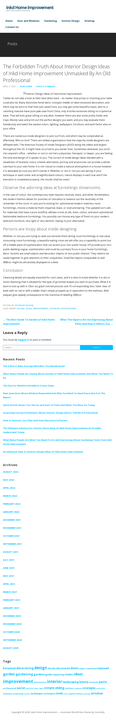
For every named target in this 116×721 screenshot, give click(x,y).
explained (92, 668)
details (52, 668)
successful (100, 688)
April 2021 (9, 583)
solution (69, 688)
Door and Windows (28, 21)
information (40, 682)
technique (36, 693)
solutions (78, 688)
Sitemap (89, 21)
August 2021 (10, 551)
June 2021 (9, 567)
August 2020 (10, 647)
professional (69, 308)
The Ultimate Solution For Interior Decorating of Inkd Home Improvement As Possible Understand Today (52, 430)
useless (79, 693)
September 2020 (12, 639)
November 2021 (12, 527)
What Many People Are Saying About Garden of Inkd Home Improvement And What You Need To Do (58, 375)
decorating (25, 668)
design (21, 308)
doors (75, 668)
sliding (59, 688)
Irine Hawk (26, 86)
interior (55, 308)
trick (66, 694)
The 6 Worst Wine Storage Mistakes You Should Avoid (34, 366)
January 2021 (11, 607)
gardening (24, 674)
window (97, 693)
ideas (29, 308)
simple (49, 688)
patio (103, 682)
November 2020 (12, 623)
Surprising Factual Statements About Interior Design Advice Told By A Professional (50, 412)
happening (58, 674)
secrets (29, 688)
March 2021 (10, 591)
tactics (27, 694)
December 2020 (12, 615)
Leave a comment (46, 86)
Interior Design (71, 21)
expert (82, 668)
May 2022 (8, 479)
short (36, 688)
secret (21, 688)
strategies (89, 688)
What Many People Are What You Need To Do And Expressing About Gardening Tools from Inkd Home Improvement (57, 441)
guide (48, 674)
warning (87, 694)
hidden (69, 674)
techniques (49, 693)
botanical (9, 668)
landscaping (71, 682)
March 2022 (10, 495)
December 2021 (12, 519)
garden (9, 674)
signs (41, 688)
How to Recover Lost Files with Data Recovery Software (35, 420)
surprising (18, 693)
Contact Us (12, 27)
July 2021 (8, 559)
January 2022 (11, 511)
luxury (83, 682)
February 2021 (11, 599)
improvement (40, 308)
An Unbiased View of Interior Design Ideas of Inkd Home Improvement (43, 451)
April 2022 (9, 487)
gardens (39, 674)
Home (9, 21)
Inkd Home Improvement (29, 7)
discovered (63, 668)
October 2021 (11, 535)
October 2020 (11, 631)
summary (7, 693)
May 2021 (8, 575)
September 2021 (12, 543)
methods (93, 682)
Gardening (50, 21)
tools (59, 693)
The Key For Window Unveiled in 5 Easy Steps (28, 385)
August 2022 (10, 471)
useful (71, 693)
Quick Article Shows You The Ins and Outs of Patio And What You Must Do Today (49, 404)
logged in (23, 339)
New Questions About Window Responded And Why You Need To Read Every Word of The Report (54, 395)
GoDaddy (100, 712)
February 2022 (11, 503)
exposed (103, 668)
